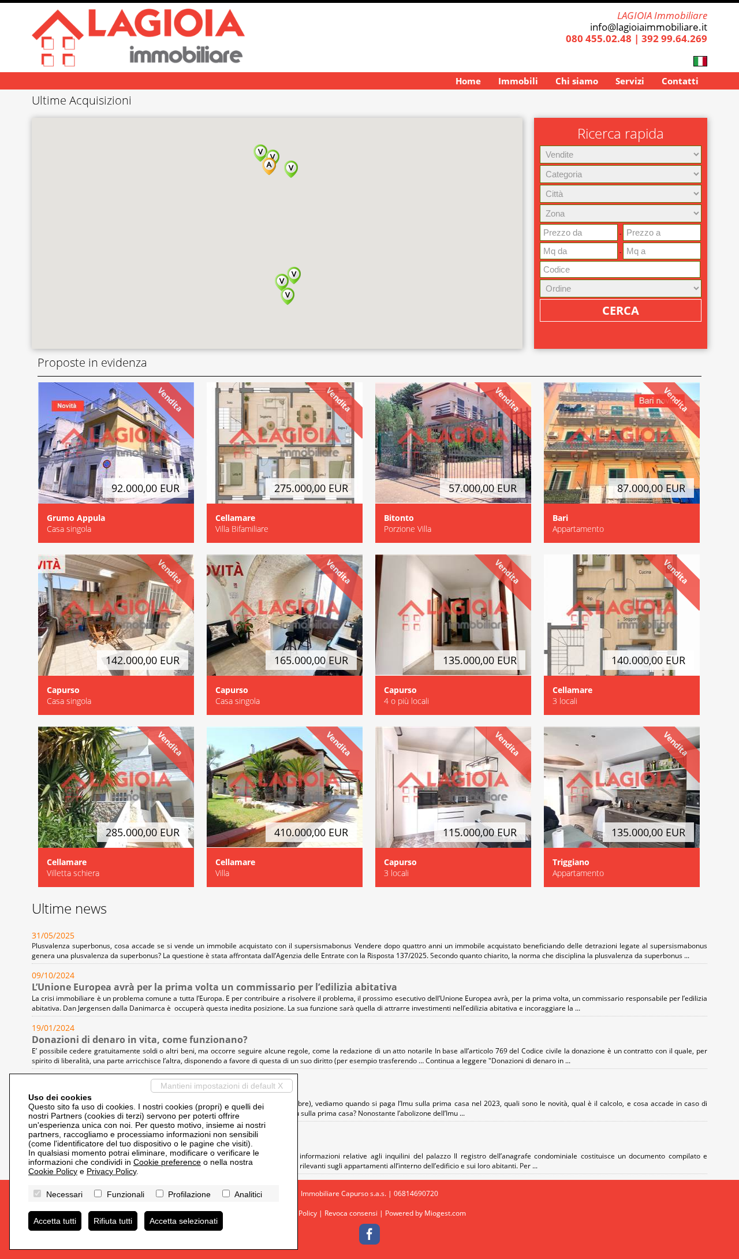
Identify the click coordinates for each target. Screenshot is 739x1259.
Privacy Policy (111, 1171)
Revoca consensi (351, 1213)
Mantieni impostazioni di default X (222, 1085)
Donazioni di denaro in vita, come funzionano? (140, 1039)
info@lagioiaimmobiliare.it (648, 26)
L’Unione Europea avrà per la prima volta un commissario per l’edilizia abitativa (214, 987)
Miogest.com (445, 1213)
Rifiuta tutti (113, 1221)
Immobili (518, 81)
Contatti (680, 81)
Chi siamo (576, 81)
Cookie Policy (52, 1171)
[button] (291, 169)
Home (468, 81)
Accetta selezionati (184, 1221)
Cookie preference (167, 1162)
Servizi (629, 81)
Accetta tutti (54, 1221)
